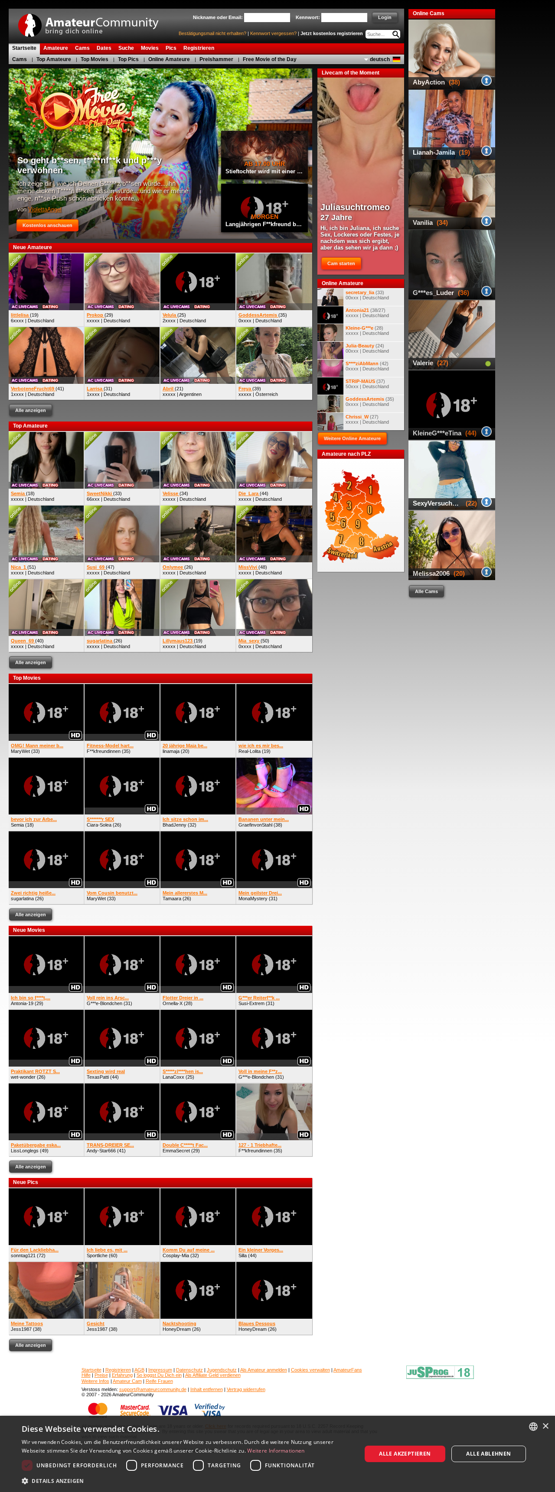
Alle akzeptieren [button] (405, 1453)
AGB (139, 1369)
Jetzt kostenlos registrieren (331, 33)
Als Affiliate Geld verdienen (213, 1375)
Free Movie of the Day (270, 59)
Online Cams (428, 13)
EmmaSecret (176, 1150)
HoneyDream (177, 1329)
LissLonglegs (25, 1150)
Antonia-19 (22, 1003)
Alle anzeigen (30, 410)
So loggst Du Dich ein (159, 1375)
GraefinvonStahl (255, 824)
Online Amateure (169, 59)
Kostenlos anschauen (47, 225)
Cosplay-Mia (176, 1255)
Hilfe (86, 1375)
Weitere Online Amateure (352, 438)
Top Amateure (53, 59)
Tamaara (172, 898)
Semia (17, 824)
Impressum (160, 1369)
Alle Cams (426, 591)
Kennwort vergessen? (273, 33)
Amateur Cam (127, 1381)
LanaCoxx (173, 1077)
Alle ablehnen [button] (488, 1453)
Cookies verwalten (310, 1369)
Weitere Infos (95, 1381)
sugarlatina (22, 898)
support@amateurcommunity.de (152, 1389)
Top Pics (128, 59)
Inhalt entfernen (206, 1389)
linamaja (171, 751)
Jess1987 (21, 1329)
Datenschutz (189, 1369)
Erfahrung (122, 1375)
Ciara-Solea (99, 824)
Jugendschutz (222, 1369)
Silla (242, 1255)
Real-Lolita (249, 751)
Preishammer (216, 59)
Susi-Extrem (251, 1003)
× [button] (545, 1426)
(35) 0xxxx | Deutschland (370, 401)
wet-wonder (23, 1077)
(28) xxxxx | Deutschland (367, 330)
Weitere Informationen (275, 1450)
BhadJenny (174, 824)
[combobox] (533, 1426)
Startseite (91, 1369)
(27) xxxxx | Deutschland (367, 419)
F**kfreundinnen (104, 751)
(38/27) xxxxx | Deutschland (367, 313)
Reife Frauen (159, 1381)
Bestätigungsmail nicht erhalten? (212, 33)
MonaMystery (253, 898)
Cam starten (341, 263)
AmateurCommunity (93, 22)
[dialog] (277, 1454)
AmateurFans (347, 1369)
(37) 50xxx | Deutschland (367, 384)
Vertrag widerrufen (246, 1389)
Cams (19, 59)
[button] (187, 1481)
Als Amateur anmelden (263, 1369)
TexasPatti (98, 1077)
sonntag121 (23, 1255)
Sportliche (97, 1255)
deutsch (380, 59)
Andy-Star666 (101, 1150)
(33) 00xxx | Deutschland (367, 295)
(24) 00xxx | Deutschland (367, 348)
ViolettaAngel (45, 209)
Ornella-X (173, 1003)
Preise (101, 1375)
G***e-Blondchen (104, 1003)
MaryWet (20, 751)
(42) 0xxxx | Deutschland (367, 366)
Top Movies (94, 59)
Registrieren (118, 1369)
